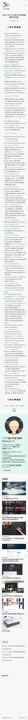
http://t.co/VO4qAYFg (16, 158)
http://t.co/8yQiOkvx (17, 244)
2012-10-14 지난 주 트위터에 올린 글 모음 (13, 657)
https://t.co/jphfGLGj (11, 358)
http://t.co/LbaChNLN (17, 246)
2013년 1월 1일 (4, 629)
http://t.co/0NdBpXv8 (11, 264)
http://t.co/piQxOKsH (16, 336)
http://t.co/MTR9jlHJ (11, 38)
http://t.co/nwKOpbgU (17, 270)
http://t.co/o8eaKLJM (15, 51)
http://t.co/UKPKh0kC (11, 106)
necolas (22, 303)
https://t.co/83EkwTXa (11, 204)
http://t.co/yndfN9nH (11, 329)
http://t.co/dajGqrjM (16, 152)
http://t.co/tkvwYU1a (14, 73)
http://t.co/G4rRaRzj (18, 296)
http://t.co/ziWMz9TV (11, 373)
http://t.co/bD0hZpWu (11, 391)
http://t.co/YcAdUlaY (11, 174)
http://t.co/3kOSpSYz (11, 235)
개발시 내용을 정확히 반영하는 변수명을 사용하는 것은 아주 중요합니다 (12, 518)
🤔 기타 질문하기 (20, 406)
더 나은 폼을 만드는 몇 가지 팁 (10, 498)
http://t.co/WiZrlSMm (19, 117)
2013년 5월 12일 (5, 612)
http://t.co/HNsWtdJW (11, 303)
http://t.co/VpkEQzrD (13, 68)
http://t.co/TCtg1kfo (10, 133)
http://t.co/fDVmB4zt (11, 380)
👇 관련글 (11, 406)
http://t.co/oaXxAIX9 (11, 187)
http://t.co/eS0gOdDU (14, 167)
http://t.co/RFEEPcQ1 (11, 364)
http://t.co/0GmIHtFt (11, 145)
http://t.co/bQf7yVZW (11, 125)
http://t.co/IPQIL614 (11, 141)
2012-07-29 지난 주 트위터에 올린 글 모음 (13, 652)
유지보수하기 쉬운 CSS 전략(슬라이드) (12, 596)
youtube (21, 290)
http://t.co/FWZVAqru (15, 196)
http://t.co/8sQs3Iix (15, 257)
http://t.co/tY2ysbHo (11, 290)
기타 (18, 21)
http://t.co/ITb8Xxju (10, 342)
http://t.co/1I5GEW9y (11, 86)
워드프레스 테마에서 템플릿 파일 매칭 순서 (13, 614)
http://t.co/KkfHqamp (11, 224)
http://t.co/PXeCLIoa (11, 96)
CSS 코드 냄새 (6, 631)
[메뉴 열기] (25, 5)
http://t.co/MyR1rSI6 (19, 77)
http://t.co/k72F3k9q (11, 283)
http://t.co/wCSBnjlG (11, 349)
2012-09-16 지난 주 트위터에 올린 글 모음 (13, 646)
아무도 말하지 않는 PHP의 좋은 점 (11, 578)
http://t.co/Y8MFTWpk (11, 220)
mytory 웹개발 (6, 9)
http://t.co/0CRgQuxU (11, 228)
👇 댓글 (5, 406)
